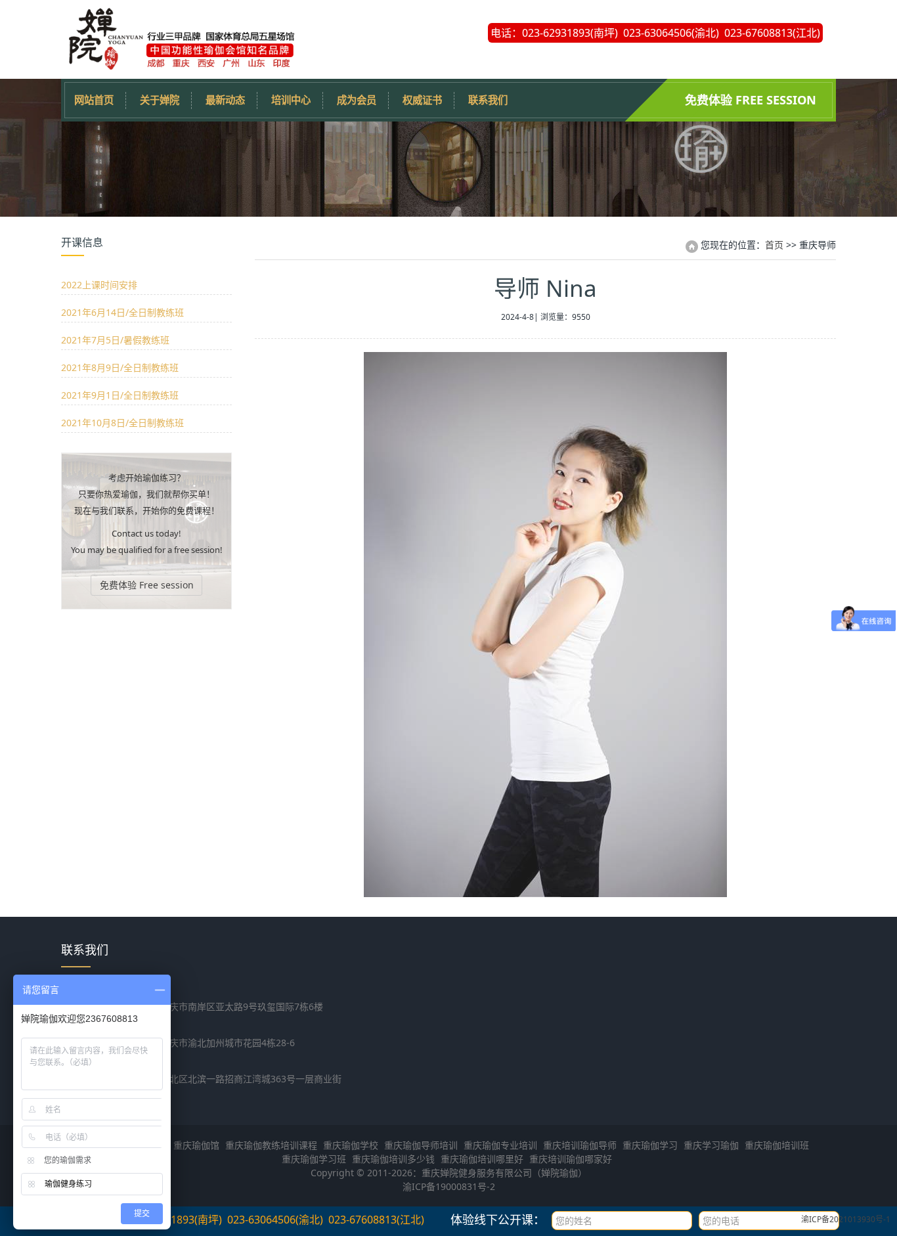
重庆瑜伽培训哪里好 (482, 1159)
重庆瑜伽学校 (350, 1145)
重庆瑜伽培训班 (777, 1145)
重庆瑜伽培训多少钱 (393, 1159)
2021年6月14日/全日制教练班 (122, 312)
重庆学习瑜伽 (711, 1145)
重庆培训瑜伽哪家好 (570, 1159)
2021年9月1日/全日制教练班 (120, 395)
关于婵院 (159, 100)
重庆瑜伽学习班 (314, 1159)
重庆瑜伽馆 (196, 1145)
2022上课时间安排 (99, 284)
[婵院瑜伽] (179, 65)
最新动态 (225, 100)
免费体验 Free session (750, 100)
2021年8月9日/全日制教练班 (120, 367)
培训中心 (291, 100)
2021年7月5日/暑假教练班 (115, 340)
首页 (774, 244)
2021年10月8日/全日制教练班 (122, 422)
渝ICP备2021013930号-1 (845, 1219)
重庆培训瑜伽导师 (580, 1145)
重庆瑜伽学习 (650, 1145)
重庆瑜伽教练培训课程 (271, 1145)
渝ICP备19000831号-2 (449, 1186)
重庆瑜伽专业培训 (500, 1145)
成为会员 (356, 100)
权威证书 (422, 100)
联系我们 (488, 100)
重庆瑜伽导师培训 (421, 1145)
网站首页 (94, 100)
